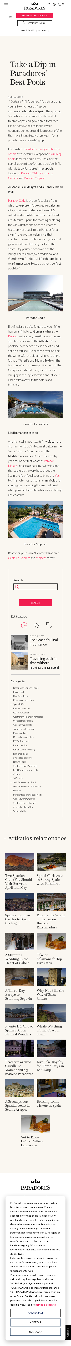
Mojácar (41, 558)
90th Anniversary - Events (25, 782)
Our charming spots (22, 724)
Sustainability (19, 811)
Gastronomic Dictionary (24, 803)
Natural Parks (19, 761)
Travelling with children (23, 729)
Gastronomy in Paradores (25, 766)
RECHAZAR (35, 1331)
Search (18, 580)
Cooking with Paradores (24, 798)
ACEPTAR (35, 1322)
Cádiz (11, 558)
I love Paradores (20, 696)
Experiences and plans (23, 700)
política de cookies (46, 1304)
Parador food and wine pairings (27, 794)
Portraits (17, 790)
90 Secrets (18, 778)
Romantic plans (20, 753)
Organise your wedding (24, 749)
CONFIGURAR (36, 1313)
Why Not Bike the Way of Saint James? (50, 994)
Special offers (19, 704)
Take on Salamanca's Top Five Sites (49, 959)
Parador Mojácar (34, 178)
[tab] (24, 625)
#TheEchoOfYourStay (23, 807)
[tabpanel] (35, 652)
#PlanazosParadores (23, 757)
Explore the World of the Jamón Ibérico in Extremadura (51, 921)
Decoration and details (23, 737)
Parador (13, 336)
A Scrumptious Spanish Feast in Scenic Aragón (17, 1105)
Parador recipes (20, 745)
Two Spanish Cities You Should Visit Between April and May (18, 881)
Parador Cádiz (30, 173)
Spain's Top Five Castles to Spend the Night (17, 919)
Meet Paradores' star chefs (25, 770)
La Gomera (23, 558)
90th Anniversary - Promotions (27, 786)
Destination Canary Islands (26, 687)
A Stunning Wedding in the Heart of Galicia (17, 959)
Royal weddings (20, 733)
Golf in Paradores (21, 712)
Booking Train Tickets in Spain (49, 1103)
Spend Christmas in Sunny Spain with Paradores (50, 879)
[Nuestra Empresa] (54, 4)
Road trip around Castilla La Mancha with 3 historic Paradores (19, 1068)
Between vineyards (22, 708)
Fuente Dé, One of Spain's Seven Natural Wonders (19, 1030)
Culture (16, 774)
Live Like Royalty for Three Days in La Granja (50, 1066)
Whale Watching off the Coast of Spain (49, 1030)
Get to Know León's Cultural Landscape (32, 1141)
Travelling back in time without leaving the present (44, 662)
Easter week (18, 692)
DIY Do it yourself (21, 741)
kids (57, 475)
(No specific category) (23, 720)
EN (10, 16)
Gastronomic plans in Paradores (28, 716)
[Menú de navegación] (6, 5)
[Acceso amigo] (63, 5)
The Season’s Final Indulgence (44, 642)
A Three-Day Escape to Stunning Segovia (18, 994)
